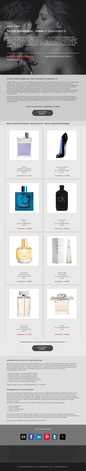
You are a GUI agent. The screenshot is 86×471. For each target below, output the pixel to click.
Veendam (53, 458)
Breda (18, 451)
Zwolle (61, 460)
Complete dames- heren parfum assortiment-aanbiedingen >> (43, 342)
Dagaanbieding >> (15, 60)
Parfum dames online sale (68, 448)
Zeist (41, 460)
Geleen (62, 453)
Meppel (18, 456)
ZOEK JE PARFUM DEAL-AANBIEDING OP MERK (43, 107)
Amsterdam (58, 449)
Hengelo (37, 455)
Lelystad (72, 455)
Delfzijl (32, 451)
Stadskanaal (18, 458)
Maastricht (11, 456)
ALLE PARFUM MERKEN (42, 113)
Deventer (63, 451)
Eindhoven (32, 453)
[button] (24, 152)
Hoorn (51, 455)
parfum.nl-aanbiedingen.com (42, 467)
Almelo (36, 449)
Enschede (55, 453)
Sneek (76, 456)
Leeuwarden (59, 455)
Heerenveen (29, 455)
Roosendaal (60, 456)
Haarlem (13, 455)
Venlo (60, 458)
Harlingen (20, 455)
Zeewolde (35, 460)
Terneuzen (27, 458)
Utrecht (46, 458)
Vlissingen (72, 458)
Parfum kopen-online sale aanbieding (45, 448)
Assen (12, 451)
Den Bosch (38, 451)
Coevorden (25, 451)
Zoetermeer (47, 460)
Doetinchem (71, 451)
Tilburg (40, 458)
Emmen (48, 453)
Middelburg (26, 456)
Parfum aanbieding (24, 448)
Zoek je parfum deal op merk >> (58, 56)
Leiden (66, 455)
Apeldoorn (66, 449)
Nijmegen (43, 456)
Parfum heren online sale (17, 449)
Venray (65, 458)
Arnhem (74, 449)
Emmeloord (41, 453)
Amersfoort (49, 449)
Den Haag (46, 451)
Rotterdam (69, 456)
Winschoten (27, 460)
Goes (68, 453)
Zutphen (55, 460)
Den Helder (55, 451)
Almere (41, 449)
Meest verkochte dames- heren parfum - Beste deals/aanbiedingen (38, 123)
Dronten (25, 453)
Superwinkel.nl (57, 30)
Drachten (18, 453)
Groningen (74, 453)
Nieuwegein (35, 456)
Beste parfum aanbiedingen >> (21, 56)
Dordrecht (10, 453)
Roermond (51, 456)
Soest (11, 458)
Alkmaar (30, 449)
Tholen (35, 458)
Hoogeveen (44, 455)
